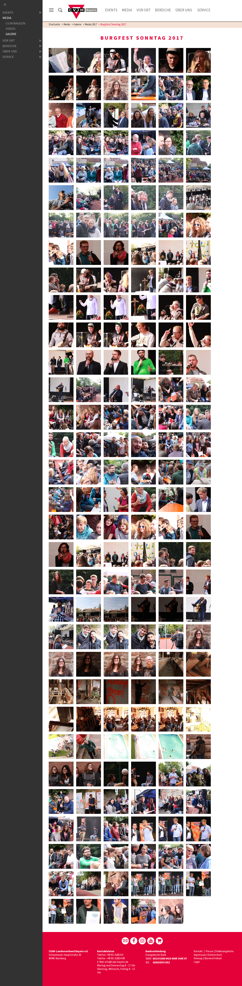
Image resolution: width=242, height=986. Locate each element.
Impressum (200, 955)
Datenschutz (215, 955)
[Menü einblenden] (51, 11)
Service (203, 10)
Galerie (77, 24)
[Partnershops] (159, 940)
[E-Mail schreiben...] (125, 940)
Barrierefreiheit (213, 958)
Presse (209, 951)
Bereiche (163, 10)
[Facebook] (133, 940)
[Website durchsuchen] (60, 11)
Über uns (183, 10)
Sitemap (198, 958)
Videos (10, 29)
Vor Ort (144, 10)
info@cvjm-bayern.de (116, 962)
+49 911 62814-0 (114, 955)
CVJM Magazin (15, 23)
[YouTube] (150, 940)
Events (111, 10)
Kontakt (198, 951)
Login (197, 962)
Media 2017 (91, 24)
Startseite (54, 24)
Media (127, 10)
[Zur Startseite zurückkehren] (82, 6)
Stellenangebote (224, 951)
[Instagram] (142, 940)
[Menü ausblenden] (5, 5)
